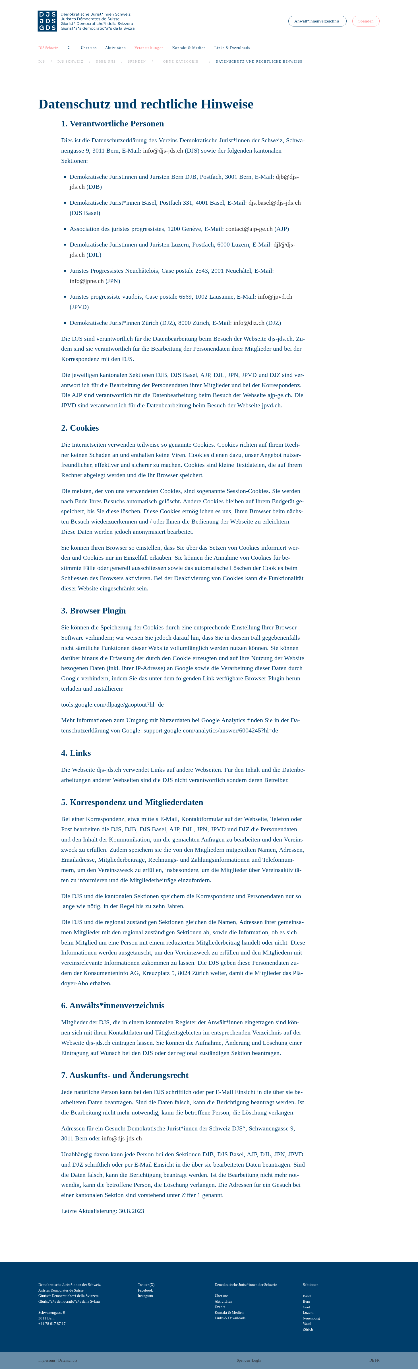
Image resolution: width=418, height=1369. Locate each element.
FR (377, 1360)
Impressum (46, 1360)
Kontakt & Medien (189, 48)
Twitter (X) (146, 1284)
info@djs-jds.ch (163, 150)
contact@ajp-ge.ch (249, 228)
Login (256, 1360)
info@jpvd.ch (275, 296)
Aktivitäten (223, 1301)
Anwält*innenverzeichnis (317, 21)
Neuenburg (311, 1318)
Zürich (308, 1329)
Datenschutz (67, 1360)
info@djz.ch (248, 322)
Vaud (307, 1323)
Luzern (308, 1312)
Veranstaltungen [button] (149, 48)
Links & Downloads (232, 48)
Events (220, 1307)
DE (371, 1360)
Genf (306, 1307)
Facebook (145, 1290)
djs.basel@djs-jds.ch (275, 202)
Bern (306, 1301)
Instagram (145, 1296)
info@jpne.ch (87, 280)
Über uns (221, 1296)
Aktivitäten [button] (115, 48)
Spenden (366, 21)
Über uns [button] (89, 48)
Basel (307, 1296)
